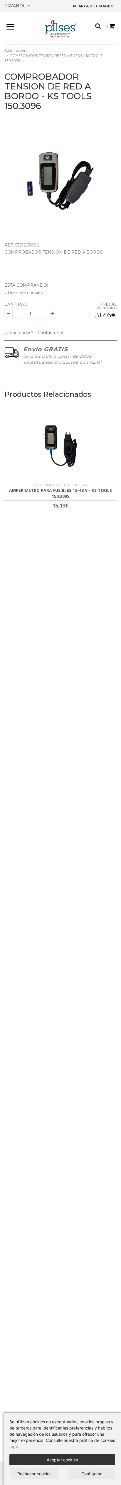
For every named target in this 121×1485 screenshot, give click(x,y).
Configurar (91, 1473)
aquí (13, 1446)
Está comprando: (26, 285)
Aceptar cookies (62, 1459)
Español (15, 6)
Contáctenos (50, 332)
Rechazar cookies (34, 1473)
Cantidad (16, 304)
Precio (108, 304)
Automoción (14, 50)
